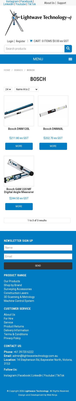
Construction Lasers (16, 293)
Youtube (20, 4)
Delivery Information (16, 330)
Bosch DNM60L (53, 128)
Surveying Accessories (18, 289)
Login (10, 41)
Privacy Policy (12, 338)
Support (61, 3)
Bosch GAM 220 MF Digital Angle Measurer (19, 191)
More (19, 146)
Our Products (12, 281)
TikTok (32, 4)
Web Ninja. (52, 395)
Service (8, 322)
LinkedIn (9, 4)
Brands (18, 70)
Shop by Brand (13, 285)
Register (20, 41)
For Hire (8, 318)
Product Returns (14, 326)
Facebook (24, 375)
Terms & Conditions (16, 334)
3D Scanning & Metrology (19, 296)
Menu (38, 59)
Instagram (10, 375)
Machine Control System (19, 300)
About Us (49, 3)
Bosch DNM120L (19, 128)
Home (7, 70)
